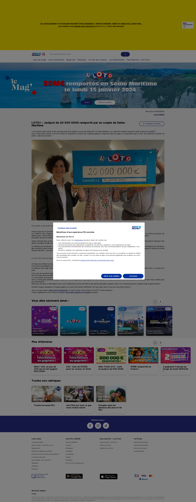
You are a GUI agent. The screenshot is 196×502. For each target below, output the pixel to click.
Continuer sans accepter (67, 228)
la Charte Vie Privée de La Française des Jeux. (96, 260)
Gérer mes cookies (111, 276)
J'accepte (133, 276)
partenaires (79, 240)
